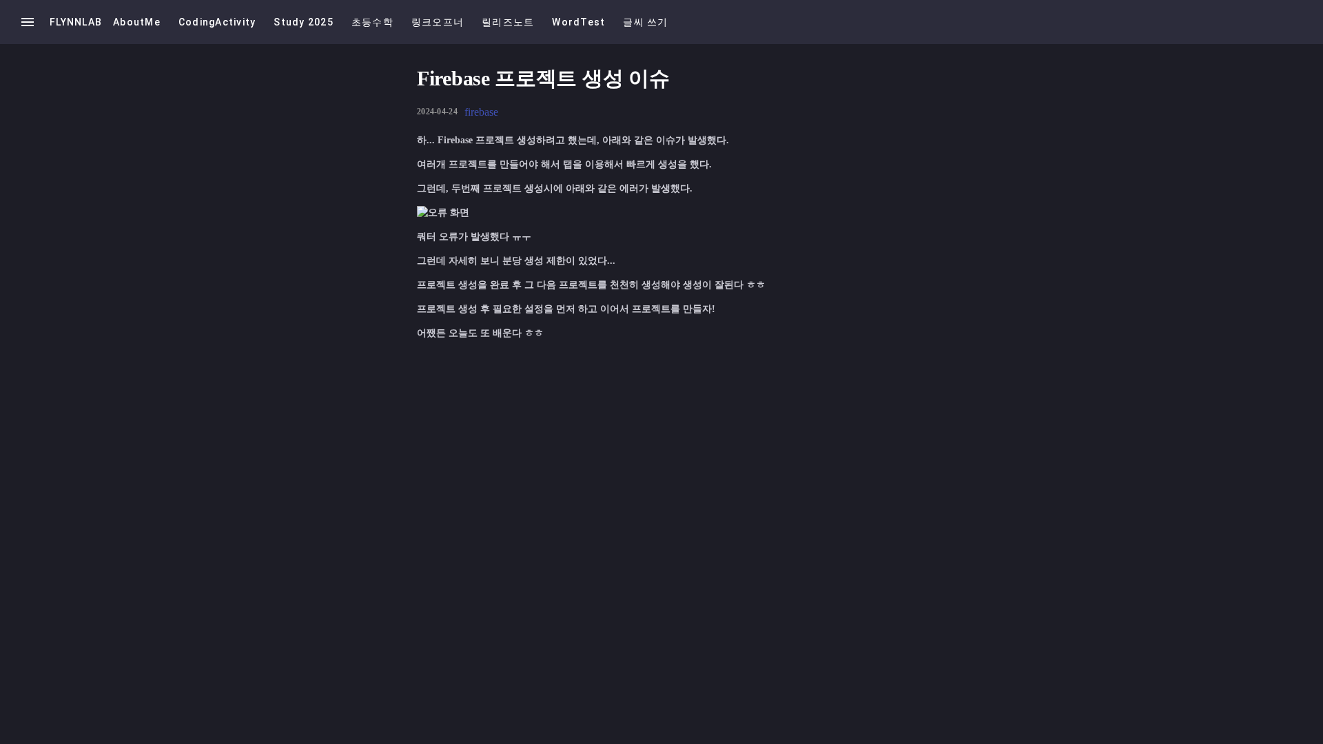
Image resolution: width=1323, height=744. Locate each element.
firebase (481, 112)
